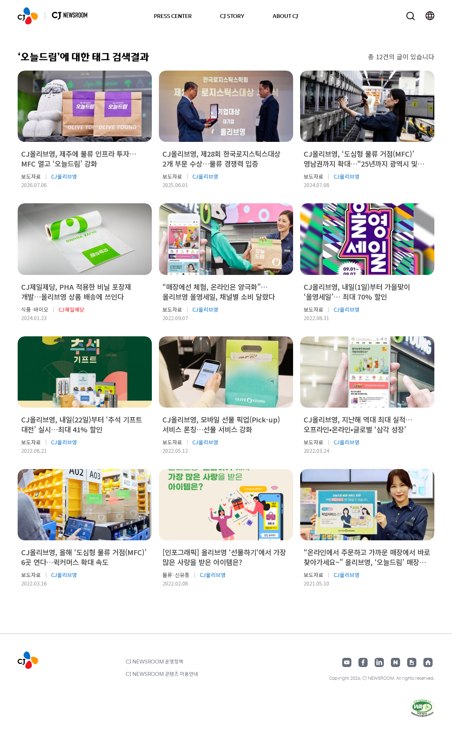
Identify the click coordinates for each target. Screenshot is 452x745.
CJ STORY (232, 15)
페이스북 (363, 662)
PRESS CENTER (173, 15)
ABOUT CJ (285, 15)
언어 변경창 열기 (430, 15)
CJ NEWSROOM (28, 15)
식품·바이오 (34, 309)
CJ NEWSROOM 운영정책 (154, 661)
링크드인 (379, 662)
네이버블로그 (395, 662)
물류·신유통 (176, 574)
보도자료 (31, 176)
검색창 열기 (410, 16)
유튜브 (346, 662)
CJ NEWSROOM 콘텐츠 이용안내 (162, 673)
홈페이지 (428, 662)
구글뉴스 (411, 662)
